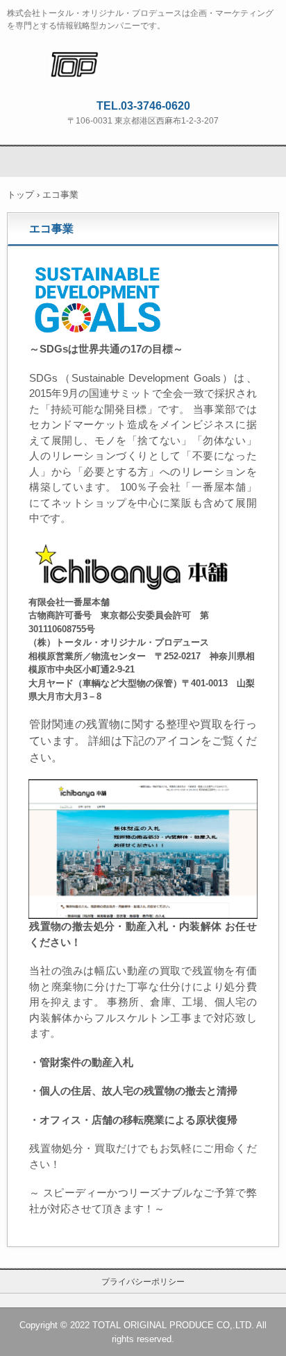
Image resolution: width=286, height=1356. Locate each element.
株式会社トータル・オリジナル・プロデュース (143, 63)
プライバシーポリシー (143, 1282)
